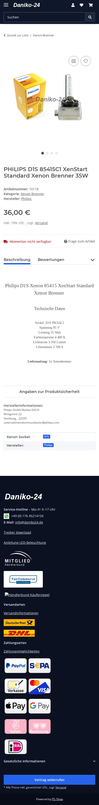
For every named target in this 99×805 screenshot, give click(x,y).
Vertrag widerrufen (49, 780)
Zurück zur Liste (18, 35)
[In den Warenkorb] (7, 49)
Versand (41, 223)
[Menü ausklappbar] (6, 3)
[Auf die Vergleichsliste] (74, 61)
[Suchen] (90, 17)
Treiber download (17, 532)
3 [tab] (51, 153)
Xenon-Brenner (32, 194)
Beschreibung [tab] (17, 260)
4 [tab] (56, 153)
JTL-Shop (57, 799)
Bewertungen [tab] (51, 260)
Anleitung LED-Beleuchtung (25, 542)
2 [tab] (47, 153)
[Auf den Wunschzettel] (86, 61)
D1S (46, 436)
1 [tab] (42, 153)
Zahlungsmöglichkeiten (22, 651)
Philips (48, 445)
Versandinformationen (21, 613)
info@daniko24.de (29, 522)
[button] (73, 5)
